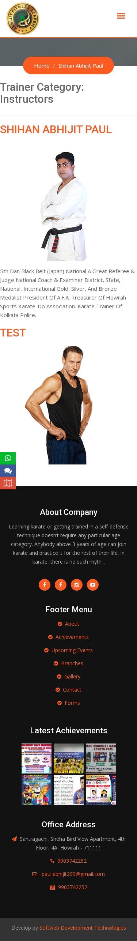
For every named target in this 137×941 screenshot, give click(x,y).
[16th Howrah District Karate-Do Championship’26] (37, 757)
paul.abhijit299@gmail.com (73, 873)
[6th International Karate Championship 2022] (101, 789)
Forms (72, 702)
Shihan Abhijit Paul (56, 129)
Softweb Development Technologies (82, 927)
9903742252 (72, 860)
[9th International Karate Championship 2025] (37, 789)
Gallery (72, 676)
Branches (72, 663)
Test (13, 332)
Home (42, 65)
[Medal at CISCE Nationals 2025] (69, 757)
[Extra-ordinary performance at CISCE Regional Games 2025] (101, 757)
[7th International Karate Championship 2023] (69, 789)
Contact (72, 689)
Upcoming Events (72, 650)
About (72, 623)
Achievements (72, 636)
